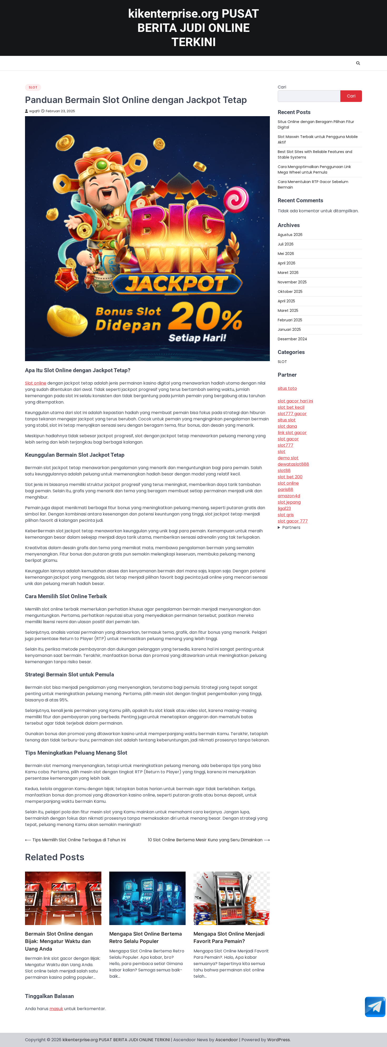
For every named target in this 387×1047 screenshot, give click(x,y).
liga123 (284, 509)
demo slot (288, 458)
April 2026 (286, 263)
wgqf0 (34, 111)
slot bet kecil (291, 408)
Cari (282, 87)
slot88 (284, 471)
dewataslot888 (293, 464)
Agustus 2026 (290, 234)
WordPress (278, 1040)
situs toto (287, 389)
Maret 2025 (288, 310)
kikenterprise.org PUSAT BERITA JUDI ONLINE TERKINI (193, 28)
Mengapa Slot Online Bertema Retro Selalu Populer (145, 938)
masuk (56, 1009)
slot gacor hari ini (295, 401)
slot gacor (288, 439)
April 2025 (286, 301)
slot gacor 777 (293, 521)
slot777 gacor (292, 414)
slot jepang (289, 502)
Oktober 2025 (290, 291)
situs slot (287, 420)
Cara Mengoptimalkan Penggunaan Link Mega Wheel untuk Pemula (314, 169)
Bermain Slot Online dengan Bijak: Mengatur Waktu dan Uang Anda (59, 941)
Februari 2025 (290, 320)
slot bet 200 (290, 477)
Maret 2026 (288, 272)
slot (281, 452)
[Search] (358, 63)
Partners (291, 528)
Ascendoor (226, 1040)
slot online (288, 483)
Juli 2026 (286, 244)
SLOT (33, 87)
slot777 (285, 446)
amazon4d (289, 496)
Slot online (35, 383)
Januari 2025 (289, 329)
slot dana (287, 427)
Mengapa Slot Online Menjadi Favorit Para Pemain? (229, 938)
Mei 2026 (286, 253)
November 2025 (292, 282)
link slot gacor (292, 433)
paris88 (285, 490)
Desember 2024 (292, 339)
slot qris (286, 515)
